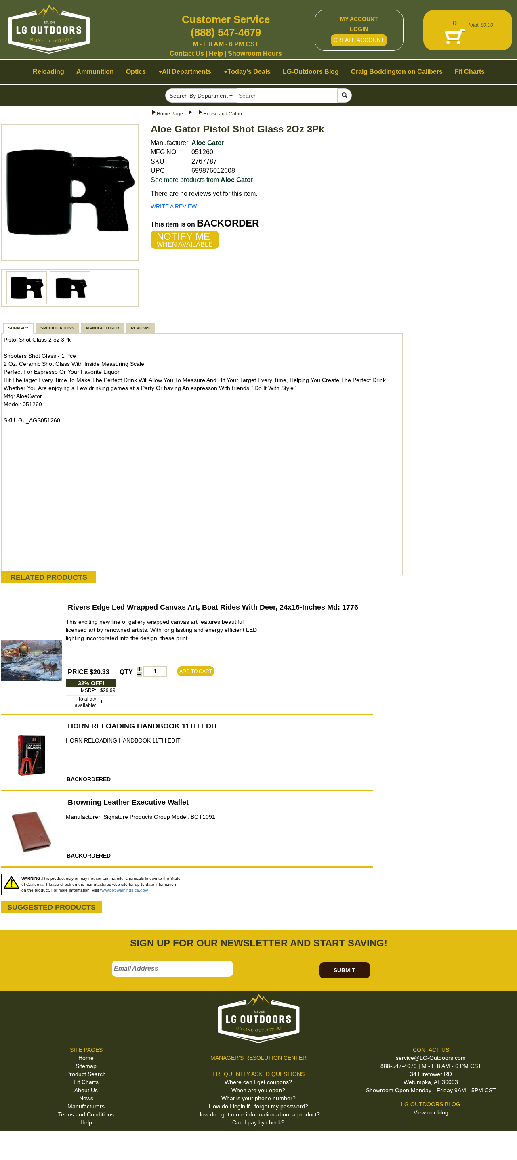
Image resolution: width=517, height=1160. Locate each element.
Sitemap (86, 1066)
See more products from (202, 179)
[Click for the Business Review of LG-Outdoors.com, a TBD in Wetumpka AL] (15, 1144)
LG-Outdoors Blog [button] (311, 71)
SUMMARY (18, 328)
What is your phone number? (258, 1098)
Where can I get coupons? (258, 1082)
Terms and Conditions (86, 1114)
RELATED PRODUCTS (49, 577)
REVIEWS (140, 328)
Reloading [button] (48, 71)
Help (216, 53)
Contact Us (187, 53)
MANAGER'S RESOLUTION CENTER (258, 1058)
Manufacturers (86, 1106)
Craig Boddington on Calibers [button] (397, 71)
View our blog (431, 1112)
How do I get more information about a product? (258, 1114)
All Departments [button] (186, 71)
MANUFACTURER (102, 328)
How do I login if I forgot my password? (258, 1106)
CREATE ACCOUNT (359, 40)
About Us (86, 1090)
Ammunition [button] (95, 71)
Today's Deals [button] (249, 71)
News (86, 1098)
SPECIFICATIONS (57, 328)
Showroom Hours (255, 53)
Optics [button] (136, 71)
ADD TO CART (195, 671)
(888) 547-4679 (226, 32)
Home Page (170, 114)
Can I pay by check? (258, 1122)
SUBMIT (344, 970)
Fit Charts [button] (470, 71)
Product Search (86, 1074)
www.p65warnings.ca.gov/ (124, 890)
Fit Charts (86, 1082)
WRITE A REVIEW (174, 206)
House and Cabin (222, 114)
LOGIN (359, 29)
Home (86, 1058)
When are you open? (258, 1090)
